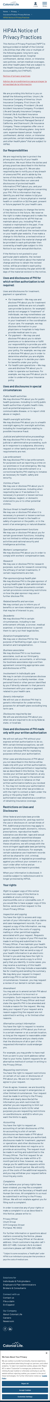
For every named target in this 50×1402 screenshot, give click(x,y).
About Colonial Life (12, 1314)
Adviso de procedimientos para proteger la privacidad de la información (25, 83)
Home (5, 11)
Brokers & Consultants (14, 1288)
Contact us (8, 1297)
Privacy (14, 11)
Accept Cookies (25, 1390)
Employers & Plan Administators (19, 1284)
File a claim (8, 1301)
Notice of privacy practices (16, 75)
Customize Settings (25, 1397)
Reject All (24, 1383)
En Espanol (8, 1304)
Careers (7, 1317)
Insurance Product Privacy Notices (16, 14)
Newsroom (8, 1321)
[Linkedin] (10, 1329)
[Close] (46, 1353)
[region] (25, 1375)
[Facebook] (5, 1329)
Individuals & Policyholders (16, 1281)
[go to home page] (11, 3)
